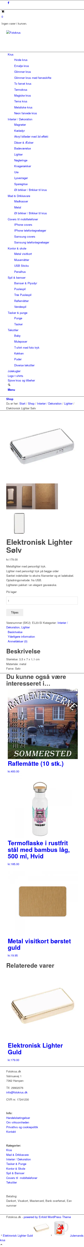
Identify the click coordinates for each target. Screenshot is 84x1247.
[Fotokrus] (38, 32)
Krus (9, 1150)
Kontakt (11, 1131)
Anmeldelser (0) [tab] (17, 641)
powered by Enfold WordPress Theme (47, 1217)
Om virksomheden (17, 1122)
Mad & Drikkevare (17, 1155)
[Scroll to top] (1, 1245)
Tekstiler (11, 1182)
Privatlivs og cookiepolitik (22, 1127)
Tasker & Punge (16, 1164)
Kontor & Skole (15, 1168)
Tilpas (15, 612)
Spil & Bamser (15, 1173)
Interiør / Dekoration (18, 1159)
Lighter (25, 627)
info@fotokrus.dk (17, 1092)
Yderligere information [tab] (21, 636)
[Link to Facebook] (8, 2)
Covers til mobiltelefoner (21, 1178)
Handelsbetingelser (18, 1118)
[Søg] (9, 385)
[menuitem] (43, 84)
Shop (9, 399)
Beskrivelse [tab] (15, 632)
